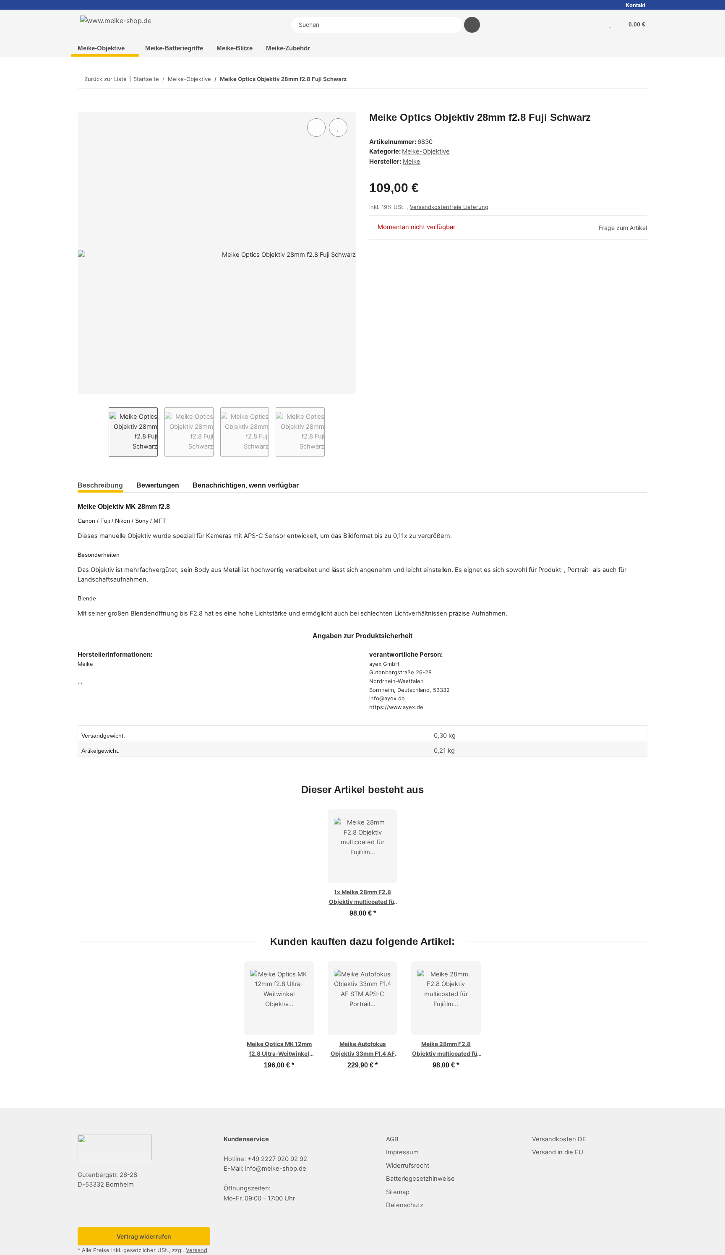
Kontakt (635, 5)
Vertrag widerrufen (144, 1236)
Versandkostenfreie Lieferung (449, 207)
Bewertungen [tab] (157, 485)
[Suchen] (472, 25)
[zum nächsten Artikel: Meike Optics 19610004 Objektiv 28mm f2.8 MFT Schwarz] (638, 79)
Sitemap (397, 1192)
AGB (392, 1139)
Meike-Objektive (426, 151)
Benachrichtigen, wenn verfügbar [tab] (246, 485)
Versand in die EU (557, 1152)
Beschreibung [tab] (100, 485)
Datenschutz (404, 1205)
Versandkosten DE (559, 1139)
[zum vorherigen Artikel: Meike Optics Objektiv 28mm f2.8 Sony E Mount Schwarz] (620, 79)
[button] (602, 25)
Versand (196, 1250)
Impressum (402, 1152)
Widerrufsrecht (407, 1165)
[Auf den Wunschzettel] (338, 127)
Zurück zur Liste (105, 79)
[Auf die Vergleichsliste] (316, 127)
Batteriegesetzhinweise (420, 1178)
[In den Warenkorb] (84, 107)
